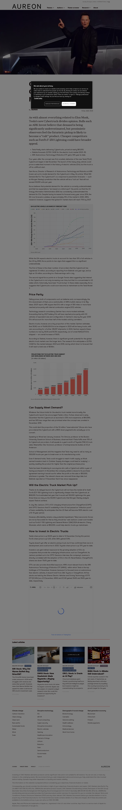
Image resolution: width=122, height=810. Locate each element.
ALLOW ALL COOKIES (69, 103)
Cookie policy (38, 98)
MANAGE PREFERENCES (52, 103)
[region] (62, 95)
